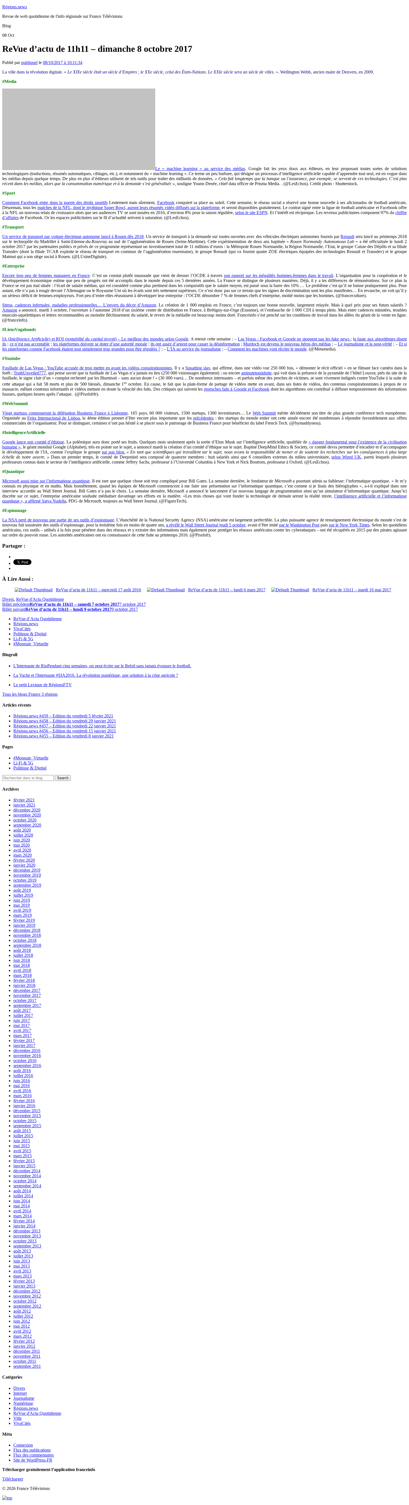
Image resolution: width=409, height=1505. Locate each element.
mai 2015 (21, 1145)
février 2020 (24, 860)
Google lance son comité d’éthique (33, 442)
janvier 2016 (24, 1105)
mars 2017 (22, 1035)
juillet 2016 (23, 1075)
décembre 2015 (26, 1110)
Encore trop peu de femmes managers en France (46, 275)
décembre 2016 (26, 1050)
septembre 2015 (27, 1125)
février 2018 (24, 980)
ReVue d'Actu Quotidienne (40, 599)
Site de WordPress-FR (32, 1460)
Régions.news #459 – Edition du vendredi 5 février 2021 (63, 716)
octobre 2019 (24, 880)
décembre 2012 (26, 1291)
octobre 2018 (24, 940)
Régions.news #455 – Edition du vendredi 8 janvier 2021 (63, 736)
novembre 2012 (27, 1296)
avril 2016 (22, 1090)
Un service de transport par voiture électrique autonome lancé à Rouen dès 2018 (73, 236)
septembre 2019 (27, 885)
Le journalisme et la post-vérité (365, 344)
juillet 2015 (23, 1135)
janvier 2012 (24, 1346)
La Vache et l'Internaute (95, 675)
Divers (8, 599)
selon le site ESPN (251, 212)
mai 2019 (21, 905)
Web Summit (264, 413)
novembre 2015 (27, 1115)
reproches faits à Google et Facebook (237, 389)
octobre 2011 (24, 1361)
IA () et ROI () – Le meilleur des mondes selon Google (95, 339)
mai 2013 (21, 1266)
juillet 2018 (23, 955)
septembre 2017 (27, 1005)
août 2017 (22, 1010)
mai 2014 (21, 1205)
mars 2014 (22, 1216)
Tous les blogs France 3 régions (30, 694)
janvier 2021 (24, 805)
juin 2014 (21, 1200)
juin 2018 (21, 960)
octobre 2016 (24, 1060)
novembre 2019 (27, 875)
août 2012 (22, 1311)
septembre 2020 (27, 825)
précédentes (203, 418)
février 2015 (24, 1160)
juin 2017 (21, 1020)
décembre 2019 (26, 870)
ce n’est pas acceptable (30, 344)
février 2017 (24, 1040)
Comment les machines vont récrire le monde (267, 349)
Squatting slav (197, 368)
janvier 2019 (24, 925)
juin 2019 (21, 900)
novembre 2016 (27, 1055)
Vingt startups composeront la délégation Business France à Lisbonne (65, 413)
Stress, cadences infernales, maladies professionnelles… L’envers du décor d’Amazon (79, 305)
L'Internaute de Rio (102, 665)
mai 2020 (21, 845)
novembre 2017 (27, 995)
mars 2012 (22, 1336)
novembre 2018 (27, 935)
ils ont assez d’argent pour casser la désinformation (195, 344)
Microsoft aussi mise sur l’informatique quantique (46, 481)
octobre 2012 (24, 1301)
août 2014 (22, 1190)
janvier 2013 (24, 1286)
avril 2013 (22, 1271)
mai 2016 (21, 1085)
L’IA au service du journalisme (194, 349)
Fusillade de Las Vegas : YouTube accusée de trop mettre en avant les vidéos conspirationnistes (87, 368)
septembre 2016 (27, 1065)
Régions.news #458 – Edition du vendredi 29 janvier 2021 (64, 721)
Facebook (165, 202)
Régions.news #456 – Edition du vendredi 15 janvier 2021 (64, 731)
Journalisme (23, 1398)
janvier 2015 (24, 1165)
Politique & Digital (29, 633)
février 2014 (24, 1221)
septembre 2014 (27, 1185)
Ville (17, 1418)
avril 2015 (22, 1150)
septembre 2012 (27, 1306)
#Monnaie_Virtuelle (30, 643)
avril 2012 (22, 1331)
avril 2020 (22, 850)
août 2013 (22, 1251)
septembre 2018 (27, 945)
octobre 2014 (24, 1180)
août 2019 (22, 890)
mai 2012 (21, 1326)
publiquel (29, 62)
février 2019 (24, 920)
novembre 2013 (27, 1236)
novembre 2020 (27, 815)
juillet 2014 (23, 1195)
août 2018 (22, 950)
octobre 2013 (24, 1241)
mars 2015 (22, 1155)
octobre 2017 (24, 1000)
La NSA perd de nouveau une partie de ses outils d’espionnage (58, 520)
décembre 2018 (26, 930)
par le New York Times (349, 525)
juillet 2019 (23, 895)
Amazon (9, 310)
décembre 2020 (26, 810)
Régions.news (14, 6)
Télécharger (12, 1479)
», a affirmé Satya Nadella (42, 501)
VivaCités (22, 628)
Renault (347, 236)
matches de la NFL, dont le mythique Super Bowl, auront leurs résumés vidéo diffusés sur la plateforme (129, 207)
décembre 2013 (26, 1231)
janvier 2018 (24, 985)
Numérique (23, 1403)
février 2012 (24, 1341)
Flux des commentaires (33, 1455)
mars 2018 (22, 975)
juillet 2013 (23, 1256)
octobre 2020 (24, 820)
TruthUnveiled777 (30, 373)
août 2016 (22, 1070)
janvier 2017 (24, 1045)
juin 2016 (21, 1080)
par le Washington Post (299, 525)
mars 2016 (22, 1095)
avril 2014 (22, 1211)
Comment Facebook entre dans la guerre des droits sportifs (55, 202)
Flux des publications (32, 1450)
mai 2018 (21, 965)
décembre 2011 (26, 1351)
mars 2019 (22, 915)
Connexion (23, 1445)
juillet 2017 (23, 1015)
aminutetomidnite (256, 373)
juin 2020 (21, 840)
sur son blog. (113, 452)
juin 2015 (21, 1140)
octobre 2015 (24, 1120)
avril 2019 (22, 910)
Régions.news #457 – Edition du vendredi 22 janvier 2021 (64, 726)
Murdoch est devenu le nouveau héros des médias (287, 344)
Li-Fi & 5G (23, 638)
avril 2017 (22, 1030)
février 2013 (24, 1281)
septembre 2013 (27, 1246)
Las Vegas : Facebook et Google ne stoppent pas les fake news (294, 339)
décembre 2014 (26, 1170)
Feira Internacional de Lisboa (53, 418)
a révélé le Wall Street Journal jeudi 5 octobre (205, 525)
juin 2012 (21, 1321)
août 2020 (22, 830)
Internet (20, 1393)
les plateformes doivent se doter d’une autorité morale (100, 344)
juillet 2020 (23, 835)
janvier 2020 (24, 865)
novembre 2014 (27, 1175)
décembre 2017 (26, 990)
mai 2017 (21, 1025)
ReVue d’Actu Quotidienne (37, 618)
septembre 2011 (27, 1366)
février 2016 (24, 1100)
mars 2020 (22, 855)
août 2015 (22, 1130)
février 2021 (24, 800)
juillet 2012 (23, 1316)
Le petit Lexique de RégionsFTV (42, 684)
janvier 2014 (24, 1226)
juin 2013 (21, 1261)
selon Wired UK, (346, 457)
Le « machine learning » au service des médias (200, 168)
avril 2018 (22, 970)
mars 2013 (22, 1276)
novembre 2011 (27, 1356)
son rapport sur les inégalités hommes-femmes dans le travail (278, 275)
